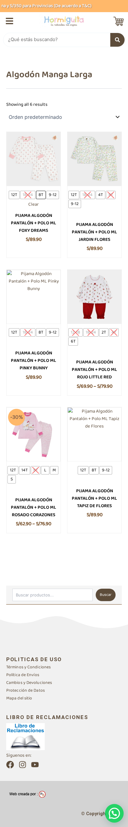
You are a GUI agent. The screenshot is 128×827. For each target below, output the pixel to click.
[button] (114, 813)
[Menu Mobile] (9, 21)
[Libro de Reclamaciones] (25, 736)
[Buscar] (117, 40)
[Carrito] (118, 21)
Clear (33, 204)
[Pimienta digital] (27, 794)
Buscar (106, 594)
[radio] (14, 195)
